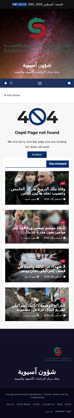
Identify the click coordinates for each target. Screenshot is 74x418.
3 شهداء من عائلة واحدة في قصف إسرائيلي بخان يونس (41, 268)
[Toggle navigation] (40, 83)
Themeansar (37, 397)
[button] (11, 83)
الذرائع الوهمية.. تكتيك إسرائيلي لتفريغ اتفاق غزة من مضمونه (38, 307)
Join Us (10, 404)
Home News (23, 404)
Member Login (63, 411)
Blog (59, 404)
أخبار (62, 183)
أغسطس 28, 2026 (53, 199)
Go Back (37, 154)
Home (16, 95)
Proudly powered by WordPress (24, 394)
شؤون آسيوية (37, 65)
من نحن (49, 411)
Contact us (48, 404)
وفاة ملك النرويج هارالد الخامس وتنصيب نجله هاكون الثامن (38, 190)
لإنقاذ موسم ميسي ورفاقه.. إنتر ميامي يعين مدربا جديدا (38, 229)
